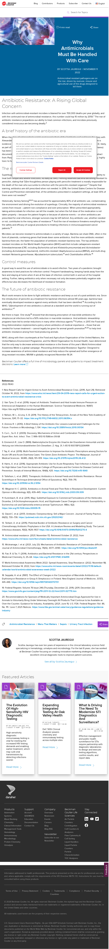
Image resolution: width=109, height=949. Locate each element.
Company (49, 809)
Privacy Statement (30, 890)
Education (28, 819)
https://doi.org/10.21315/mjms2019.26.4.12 (64, 458)
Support (29, 809)
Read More (12, 767)
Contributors (47, 3)
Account (28, 812)
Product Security (91, 890)
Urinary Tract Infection (81, 624)
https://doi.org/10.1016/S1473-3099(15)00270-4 (63, 529)
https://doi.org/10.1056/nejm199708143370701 (35, 582)
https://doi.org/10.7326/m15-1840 (71, 470)
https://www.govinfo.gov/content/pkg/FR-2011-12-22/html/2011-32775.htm (39, 591)
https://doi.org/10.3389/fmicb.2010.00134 (62, 427)
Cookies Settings (26, 170)
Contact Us (86, 3)
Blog (36, 3)
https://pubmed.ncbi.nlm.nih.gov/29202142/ (41, 517)
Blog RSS (48, 828)
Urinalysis (8, 845)
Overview (48, 812)
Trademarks (59, 890)
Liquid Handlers (71, 841)
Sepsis (63, 624)
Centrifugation (71, 825)
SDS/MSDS (29, 815)
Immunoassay (10, 835)
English (101, 3)
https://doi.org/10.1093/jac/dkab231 (79, 548)
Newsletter (50, 834)
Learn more (19, 364)
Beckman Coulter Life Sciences (71, 812)
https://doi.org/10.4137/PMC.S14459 (51, 557)
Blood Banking (10, 819)
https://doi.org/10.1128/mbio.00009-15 (21, 508)
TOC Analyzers (71, 858)
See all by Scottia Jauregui (59, 662)
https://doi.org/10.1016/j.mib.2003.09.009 (63, 492)
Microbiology (10, 838)
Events (47, 819)
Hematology (9, 832)
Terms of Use (12, 890)
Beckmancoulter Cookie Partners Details (29, 162)
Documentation (31, 822)
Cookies (46, 890)
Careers (48, 822)
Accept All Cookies (83, 170)
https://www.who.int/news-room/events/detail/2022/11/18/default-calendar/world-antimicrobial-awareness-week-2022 (52, 567)
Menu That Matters (47, 624)
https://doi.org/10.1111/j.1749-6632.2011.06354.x (48, 418)
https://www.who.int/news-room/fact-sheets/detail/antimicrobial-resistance (40, 538)
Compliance (74, 890)
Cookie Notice (48, 158)
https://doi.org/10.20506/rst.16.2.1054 (21, 483)
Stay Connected (91, 811)
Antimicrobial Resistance (22, 624)
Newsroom (49, 815)
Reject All (61, 170)
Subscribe (73, 3)
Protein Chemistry (12, 841)
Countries (54, 894)
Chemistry (8, 822)
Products (61, 3)
